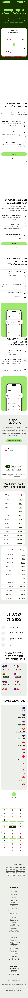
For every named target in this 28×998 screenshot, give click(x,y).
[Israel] (12, 827)
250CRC (20, 523)
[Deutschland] (20, 816)
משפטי (14, 965)
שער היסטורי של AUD (9, 867)
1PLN (23, 554)
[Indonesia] (20, 827)
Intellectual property (14, 974)
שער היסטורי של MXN (10, 869)
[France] (12, 820)
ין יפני (23, 766)
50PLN (23, 570)
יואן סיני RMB (21, 759)
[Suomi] (20, 820)
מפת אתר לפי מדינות (14, 971)
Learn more (17, 475)
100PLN (23, 574)
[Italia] (20, 830)
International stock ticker (14, 942)
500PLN (23, 582)
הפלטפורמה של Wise (14, 925)
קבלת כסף (14, 922)
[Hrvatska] (12, 823)
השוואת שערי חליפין (14, 948)
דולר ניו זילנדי (21, 738)
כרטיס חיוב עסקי (14, 928)
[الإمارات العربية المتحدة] (20, 810)
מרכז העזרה (14, 905)
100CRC (20, 519)
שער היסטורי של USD (10, 875)
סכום (24, 36)
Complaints (14, 969)
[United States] (12, 847)
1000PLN (22, 586)
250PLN (23, 578)
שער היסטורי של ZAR (10, 873)
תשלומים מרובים (14, 930)
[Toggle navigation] (3, 2)
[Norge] (12, 837)
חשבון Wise (13, 917)
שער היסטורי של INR (10, 872)
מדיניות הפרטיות (14, 966)
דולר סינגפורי (21, 745)
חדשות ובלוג (14, 937)
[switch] (14, 44)
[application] (13, 458)
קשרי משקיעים (14, 902)
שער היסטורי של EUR (20, 870)
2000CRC (19, 535)
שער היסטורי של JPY (10, 870)
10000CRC (19, 543)
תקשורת (14, 897)
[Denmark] (12, 816)
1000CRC (20, 531)
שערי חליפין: (22, 861)
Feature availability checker (14, 910)
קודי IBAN (14, 945)
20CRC (20, 511)
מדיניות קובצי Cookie (14, 968)
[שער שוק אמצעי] (9, 30)
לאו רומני (22, 787)
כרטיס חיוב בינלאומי (14, 919)
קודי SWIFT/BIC (14, 943)
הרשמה (7, 2)
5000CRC (19, 539)
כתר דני (22, 773)
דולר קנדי (22, 752)
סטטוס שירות (14, 900)
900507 (19, 986)
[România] (12, 840)
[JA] (12, 830)
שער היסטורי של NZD (20, 873)
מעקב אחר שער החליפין (14, 440)
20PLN (23, 566)
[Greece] (20, 823)
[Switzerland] (12, 813)
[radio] (19, 466)
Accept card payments (14, 931)
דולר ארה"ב (21, 724)
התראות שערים (14, 947)
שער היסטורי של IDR (10, 877)
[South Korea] (20, 833)
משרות (14, 899)
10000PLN (22, 598)
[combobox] (8, 39)
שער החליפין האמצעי (14, 275)
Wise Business (14, 927)
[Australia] (12, 810)
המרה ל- (23, 48)
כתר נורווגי (22, 780)
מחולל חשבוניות (14, 951)
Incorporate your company (14, 950)
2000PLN (22, 590)
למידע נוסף (14, 158)
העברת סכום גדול (14, 920)
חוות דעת (14, 907)
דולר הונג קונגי (20, 731)
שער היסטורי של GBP (20, 869)
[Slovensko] (20, 844)
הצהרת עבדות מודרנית (14, 972)
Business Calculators (14, 953)
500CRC (20, 527)
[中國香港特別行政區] (12, 850)
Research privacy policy (14, 939)
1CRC (20, 499)
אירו (23, 711)
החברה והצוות (14, 894)
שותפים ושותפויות (14, 903)
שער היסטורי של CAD (20, 872)
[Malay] (12, 833)
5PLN (23, 558)
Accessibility (14, 908)
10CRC (20, 507)
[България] (20, 813)
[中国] (20, 850)
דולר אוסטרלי (21, 718)
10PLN (23, 562)
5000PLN (22, 594)
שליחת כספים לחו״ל (14, 916)
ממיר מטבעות (14, 940)
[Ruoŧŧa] (12, 844)
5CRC (20, 503)
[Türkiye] (20, 847)
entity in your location (17, 990)
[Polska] (20, 840)
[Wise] (21, 2)
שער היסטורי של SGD (20, 875)
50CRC (20, 515)
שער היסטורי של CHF (20, 877)
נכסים (14, 923)
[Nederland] (20, 837)
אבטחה (14, 896)
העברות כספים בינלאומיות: (19, 864)
